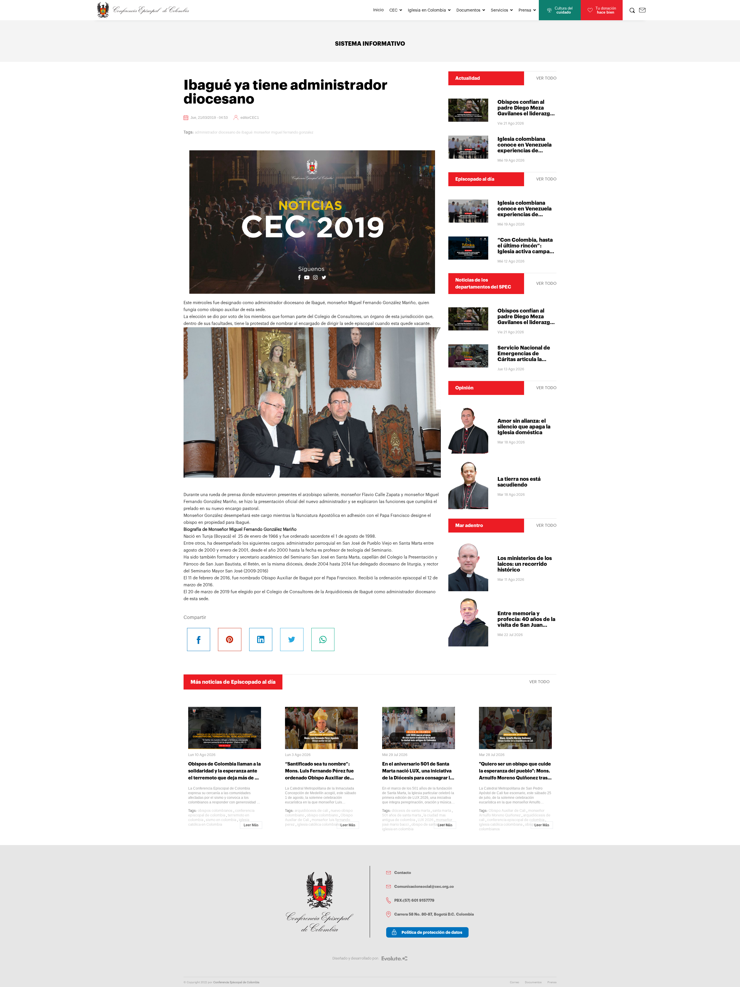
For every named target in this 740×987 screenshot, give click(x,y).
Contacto (402, 873)
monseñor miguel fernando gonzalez (283, 132)
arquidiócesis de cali (311, 810)
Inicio (378, 10)
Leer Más (251, 825)
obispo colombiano (322, 815)
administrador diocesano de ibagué (224, 132)
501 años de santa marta (401, 815)
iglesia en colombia (397, 829)
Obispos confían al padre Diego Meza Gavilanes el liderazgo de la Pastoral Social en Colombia (526, 113)
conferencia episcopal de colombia (515, 820)
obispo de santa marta (429, 824)
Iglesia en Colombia (427, 10)
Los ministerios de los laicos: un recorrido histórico (524, 564)
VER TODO (546, 78)
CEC (393, 10)
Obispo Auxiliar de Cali (507, 810)
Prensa (525, 10)
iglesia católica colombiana (319, 824)
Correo (514, 982)
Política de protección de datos (432, 932)
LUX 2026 (425, 820)
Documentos (468, 10)
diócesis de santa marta (411, 810)
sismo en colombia (221, 820)
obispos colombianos (215, 810)
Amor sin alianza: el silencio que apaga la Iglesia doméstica (523, 426)
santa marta (441, 810)
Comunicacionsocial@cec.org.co (424, 886)
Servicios (499, 10)
